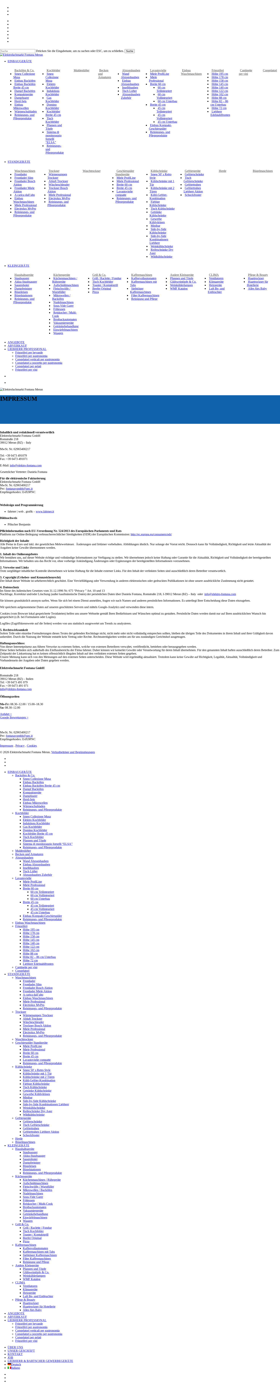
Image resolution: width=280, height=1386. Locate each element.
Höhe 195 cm (31, 929)
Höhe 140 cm (31, 943)
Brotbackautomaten (34, 1207)
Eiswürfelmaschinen (35, 1217)
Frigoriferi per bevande (29, 1323)
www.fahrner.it (45, 511)
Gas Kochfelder (32, 826)
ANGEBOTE (16, 1313)
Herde (19, 1138)
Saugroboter (30, 1159)
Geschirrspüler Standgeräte (31, 1042)
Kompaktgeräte (32, 792)
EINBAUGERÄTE (20, 772)
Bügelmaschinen (25, 1142)
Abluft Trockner (32, 1018)
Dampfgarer (30, 796)
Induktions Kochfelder (36, 823)
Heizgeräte (29, 1292)
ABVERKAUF (17, 1316)
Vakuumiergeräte (33, 1210)
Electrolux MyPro (33, 1005)
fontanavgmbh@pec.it (19, 488)
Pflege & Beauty (25, 1299)
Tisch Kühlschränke (35, 1087)
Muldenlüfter (23, 850)
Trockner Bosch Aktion (37, 1025)
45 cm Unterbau (40, 912)
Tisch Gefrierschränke (36, 1125)
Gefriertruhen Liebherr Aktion (41, 1131)
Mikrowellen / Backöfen (37, 1190)
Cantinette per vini (26, 967)
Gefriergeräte (23, 1118)
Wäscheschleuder (33, 1022)
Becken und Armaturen (29, 854)
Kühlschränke (23, 1066)
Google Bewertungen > (14, 717)
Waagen (28, 1220)
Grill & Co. (22, 1224)
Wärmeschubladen (34, 806)
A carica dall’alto (33, 994)
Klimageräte (30, 1289)
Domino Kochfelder (35, 830)
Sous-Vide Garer (33, 1196)
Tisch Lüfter (30, 871)
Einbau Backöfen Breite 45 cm (41, 785)
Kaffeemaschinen (25, 1244)
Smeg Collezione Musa (37, 778)
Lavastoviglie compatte (37, 1059)
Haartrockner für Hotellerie (39, 1306)
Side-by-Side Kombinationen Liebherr (46, 1104)
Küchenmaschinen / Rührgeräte (42, 1179)
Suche (129, 51)
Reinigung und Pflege (36, 1262)
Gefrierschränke (32, 1121)
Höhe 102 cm (31, 950)
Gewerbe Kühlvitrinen (36, 1094)
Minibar (27, 1097)
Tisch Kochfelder (33, 837)
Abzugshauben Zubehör (37, 874)
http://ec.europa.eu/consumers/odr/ (151, 534)
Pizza (26, 1241)
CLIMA (20, 1282)
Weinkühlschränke (34, 1107)
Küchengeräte (23, 1176)
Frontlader (29, 981)
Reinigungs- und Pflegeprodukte (42, 809)
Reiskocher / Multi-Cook (38, 1203)
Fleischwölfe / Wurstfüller (38, 1186)
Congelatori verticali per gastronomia (37, 1330)
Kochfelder (22, 813)
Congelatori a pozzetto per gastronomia (38, 1334)
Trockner (20, 1011)
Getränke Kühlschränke (37, 1090)
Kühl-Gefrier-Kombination (39, 1080)
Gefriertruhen (31, 1128)
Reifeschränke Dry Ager (37, 1111)
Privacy (20, 745)
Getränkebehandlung (35, 1214)
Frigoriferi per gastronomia (31, 1327)
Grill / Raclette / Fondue (37, 1227)
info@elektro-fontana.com (26, 465)
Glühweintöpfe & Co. (36, 1272)
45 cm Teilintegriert (42, 905)
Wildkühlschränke (34, 1114)
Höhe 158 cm (31, 936)
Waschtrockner (24, 1039)
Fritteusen (29, 1200)
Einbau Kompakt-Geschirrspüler (42, 915)
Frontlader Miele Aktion (37, 991)
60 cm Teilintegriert (42, 891)
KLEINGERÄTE (18, 1145)
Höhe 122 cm (31, 946)
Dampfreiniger (31, 1162)
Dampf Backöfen (33, 789)
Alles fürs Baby (32, 1310)
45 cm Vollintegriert (42, 909)
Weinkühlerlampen (34, 1275)
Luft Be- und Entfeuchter (38, 1296)
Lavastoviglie (23, 878)
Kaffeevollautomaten (35, 1248)
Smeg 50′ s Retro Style (36, 1070)
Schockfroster (31, 1135)
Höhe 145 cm (31, 939)
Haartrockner (31, 1303)
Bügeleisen (29, 1166)
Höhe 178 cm (31, 933)
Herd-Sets (29, 799)
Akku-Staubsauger (34, 1155)
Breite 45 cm (30, 1056)
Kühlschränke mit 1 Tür (37, 1073)
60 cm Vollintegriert (42, 895)
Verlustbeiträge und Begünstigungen (73, 752)
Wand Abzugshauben (36, 861)
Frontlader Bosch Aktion (38, 987)
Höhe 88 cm (30, 953)
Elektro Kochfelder (34, 820)
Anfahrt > (6, 714)
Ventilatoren (30, 1286)
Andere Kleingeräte (27, 1265)
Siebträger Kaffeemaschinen (40, 1255)
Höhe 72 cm (30, 960)
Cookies (32, 745)
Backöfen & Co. (25, 775)
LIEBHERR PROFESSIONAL (27, 1320)
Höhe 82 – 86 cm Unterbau (39, 957)
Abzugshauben (24, 857)
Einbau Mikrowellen (35, 802)
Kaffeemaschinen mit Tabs (39, 1251)
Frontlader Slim (32, 984)
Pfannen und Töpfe (34, 840)
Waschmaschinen (25, 977)
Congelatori (22, 970)
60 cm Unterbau (40, 898)
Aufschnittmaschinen (35, 1183)
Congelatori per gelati (28, 1337)
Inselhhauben (31, 867)
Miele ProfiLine (32, 881)
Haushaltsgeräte (24, 1148)
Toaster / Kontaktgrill (35, 1234)
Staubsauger (30, 1152)
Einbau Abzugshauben (36, 864)
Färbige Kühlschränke (36, 1083)
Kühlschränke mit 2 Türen (38, 1077)
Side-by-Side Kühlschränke (39, 1101)
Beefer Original (32, 1238)
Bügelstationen (32, 1169)
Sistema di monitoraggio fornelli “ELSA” (48, 843)
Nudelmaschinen (33, 1193)
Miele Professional (34, 885)
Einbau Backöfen (33, 782)
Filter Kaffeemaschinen (37, 1258)
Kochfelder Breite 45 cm (38, 833)
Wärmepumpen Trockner (38, 1015)
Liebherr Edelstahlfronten (38, 963)
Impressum (6, 745)
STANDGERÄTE (19, 974)
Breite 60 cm (30, 1053)
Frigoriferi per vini (26, 1340)
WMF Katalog (31, 1279)
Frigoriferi (21, 926)
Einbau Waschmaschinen (30, 922)
